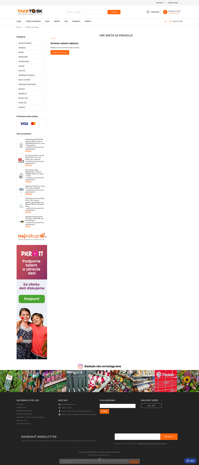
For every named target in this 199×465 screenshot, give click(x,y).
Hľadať (114, 12)
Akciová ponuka (24, 43)
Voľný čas (22, 103)
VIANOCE (21, 107)
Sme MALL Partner (24, 423)
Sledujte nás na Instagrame (102, 366)
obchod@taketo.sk (68, 404)
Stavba (21, 66)
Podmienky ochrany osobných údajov (31, 417)
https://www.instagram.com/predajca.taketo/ (79, 414)
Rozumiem (134, 462)
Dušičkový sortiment (27, 84)
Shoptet (95, 455)
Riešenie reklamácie (24, 414)
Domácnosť (23, 57)
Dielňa (21, 52)
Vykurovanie (23, 61)
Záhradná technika (26, 75)
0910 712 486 (66, 408)
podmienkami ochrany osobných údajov (152, 443)
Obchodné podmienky (25, 411)
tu (72, 462)
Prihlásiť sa (169, 437)
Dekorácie (22, 94)
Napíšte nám (173, 3)
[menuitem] (20, 21)
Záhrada (22, 48)
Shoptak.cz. (107, 455)
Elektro (21, 71)
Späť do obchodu (59, 52)
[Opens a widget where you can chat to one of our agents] (190, 461)
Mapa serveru (22, 420)
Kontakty (160, 3)
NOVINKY (21, 89)
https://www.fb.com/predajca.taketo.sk (76, 411)
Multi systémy (24, 80)
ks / (151, 406)
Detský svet (23, 98)
